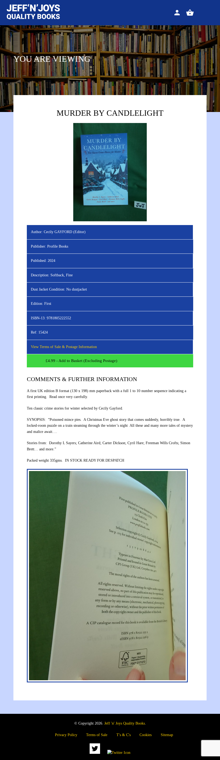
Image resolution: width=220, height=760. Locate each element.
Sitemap (167, 735)
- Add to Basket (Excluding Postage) (81, 361)
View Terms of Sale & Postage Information (64, 347)
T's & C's (123, 735)
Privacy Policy (66, 735)
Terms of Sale (96, 735)
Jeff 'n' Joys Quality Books (124, 723)
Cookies (146, 735)
